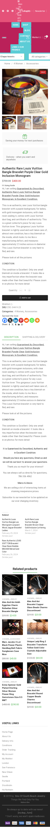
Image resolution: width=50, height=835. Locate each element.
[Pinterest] (21, 320)
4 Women (18, 63)
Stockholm (7, 785)
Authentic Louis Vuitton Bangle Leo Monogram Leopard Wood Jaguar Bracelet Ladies (12, 524)
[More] (37, 320)
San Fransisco (8, 767)
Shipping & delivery (33, 337)
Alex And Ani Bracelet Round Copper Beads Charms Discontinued (35, 696)
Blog (27, 30)
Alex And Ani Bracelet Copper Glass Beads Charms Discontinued (37, 606)
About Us (25, 41)
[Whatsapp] (31, 320)
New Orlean (7, 772)
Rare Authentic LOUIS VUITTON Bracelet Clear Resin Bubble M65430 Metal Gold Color (11, 546)
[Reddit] (26, 320)
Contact (25, 36)
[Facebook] (3, 11)
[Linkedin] (15, 320)
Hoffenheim (7, 790)
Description (11, 337)
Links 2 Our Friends (18, 48)
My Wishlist (7, 758)
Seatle (5, 776)
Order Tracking (8, 750)
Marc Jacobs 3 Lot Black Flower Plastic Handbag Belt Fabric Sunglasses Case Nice (12, 648)
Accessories (32, 63)
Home (15, 25)
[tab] (11, 337)
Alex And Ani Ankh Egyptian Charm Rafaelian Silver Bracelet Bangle (11, 607)
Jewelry (13, 599)
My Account (7, 754)
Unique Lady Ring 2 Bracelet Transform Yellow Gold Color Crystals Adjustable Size (37, 647)
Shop (25, 25)
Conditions (7, 745)
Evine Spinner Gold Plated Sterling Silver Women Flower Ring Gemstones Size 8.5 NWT (12, 693)
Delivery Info (7, 741)
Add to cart (26, 298)
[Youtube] (8, 11)
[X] (10, 320)
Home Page (7, 732)
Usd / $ (17, 11)
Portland (6, 781)
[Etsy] (12, 11)
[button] (5, 92)
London (5, 763)
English (27, 11)
